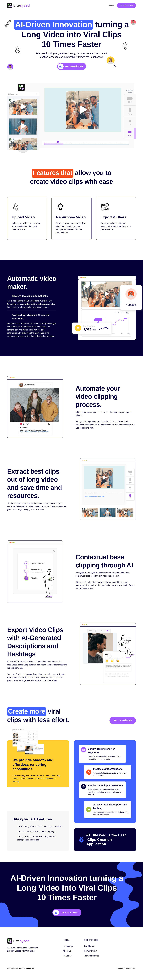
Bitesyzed (30, 968)
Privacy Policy (90, 951)
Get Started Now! (126, 5)
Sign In (111, 5)
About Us (67, 951)
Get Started (89, 946)
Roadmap (67, 956)
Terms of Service (91, 956)
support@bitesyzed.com (126, 968)
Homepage (68, 946)
